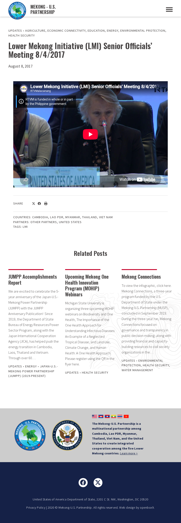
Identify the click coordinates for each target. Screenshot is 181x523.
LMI (25, 227)
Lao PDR (56, 217)
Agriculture (35, 31)
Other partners (43, 222)
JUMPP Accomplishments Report (32, 279)
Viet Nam (106, 217)
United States (70, 222)
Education (96, 31)
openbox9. (147, 507)
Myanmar (72, 217)
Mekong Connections (141, 276)
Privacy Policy (35, 507)
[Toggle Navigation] (169, 9)
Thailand (89, 217)
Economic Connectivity (66, 31)
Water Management (137, 370)
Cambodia (40, 217)
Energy (112, 31)
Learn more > (129, 453)
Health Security (21, 35)
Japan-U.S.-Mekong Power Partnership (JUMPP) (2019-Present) (33, 371)
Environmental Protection (142, 31)
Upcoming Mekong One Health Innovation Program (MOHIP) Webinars (87, 285)
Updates (15, 31)
